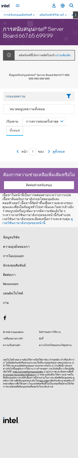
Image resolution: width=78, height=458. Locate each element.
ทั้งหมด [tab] (15, 131)
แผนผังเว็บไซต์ (13, 293)
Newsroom (10, 284)
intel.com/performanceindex (28, 371)
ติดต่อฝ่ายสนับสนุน (39, 185)
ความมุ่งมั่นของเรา (16, 247)
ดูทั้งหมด (59, 152)
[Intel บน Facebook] (4, 318)
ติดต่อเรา (9, 275)
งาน (6, 303)
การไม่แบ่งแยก (13, 256)
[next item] (75, 15)
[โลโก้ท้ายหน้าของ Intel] (11, 420)
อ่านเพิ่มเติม (63, 55)
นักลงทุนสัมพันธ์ (14, 265)
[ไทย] (63, 5)
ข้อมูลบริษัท (11, 237)
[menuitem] (52, 15)
